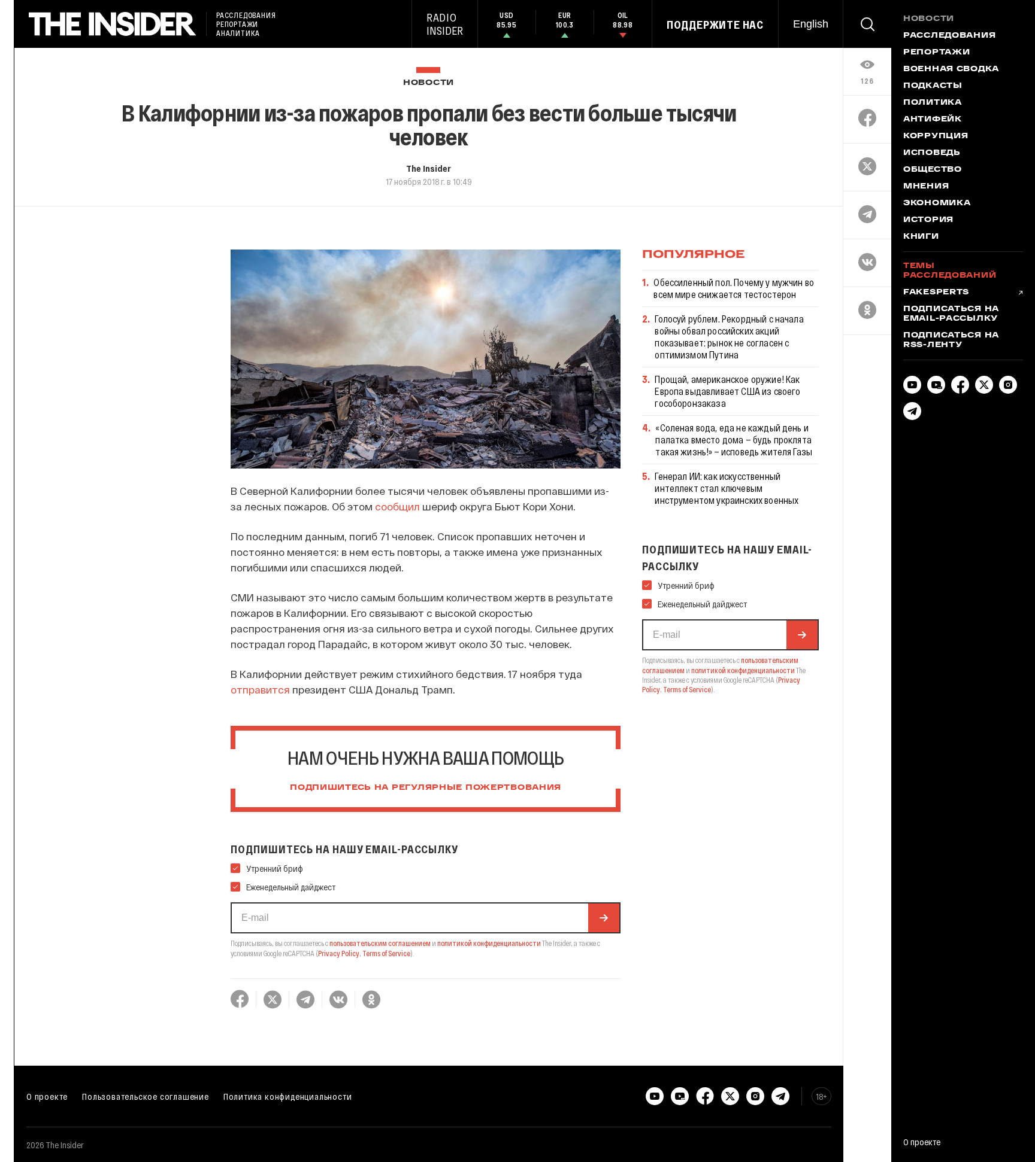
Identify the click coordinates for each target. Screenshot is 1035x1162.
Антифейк (932, 119)
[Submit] (603, 918)
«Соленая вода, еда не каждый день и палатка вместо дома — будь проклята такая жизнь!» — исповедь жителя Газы (733, 439)
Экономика (936, 203)
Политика (932, 103)
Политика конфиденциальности (287, 1096)
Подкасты (933, 86)
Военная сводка (951, 69)
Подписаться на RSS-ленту (951, 340)
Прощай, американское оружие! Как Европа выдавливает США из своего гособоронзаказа (727, 391)
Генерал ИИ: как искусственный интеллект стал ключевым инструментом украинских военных (726, 488)
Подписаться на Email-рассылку (951, 314)
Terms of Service (386, 953)
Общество (932, 170)
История (928, 220)
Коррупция (935, 136)
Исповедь (932, 153)
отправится (260, 689)
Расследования (949, 35)
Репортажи (936, 52)
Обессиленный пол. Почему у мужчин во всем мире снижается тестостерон (733, 288)
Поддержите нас (715, 24)
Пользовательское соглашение (145, 1096)
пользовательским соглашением (380, 943)
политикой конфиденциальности (489, 943)
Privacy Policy (338, 953)
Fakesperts (936, 292)
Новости (428, 83)
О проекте (47, 1096)
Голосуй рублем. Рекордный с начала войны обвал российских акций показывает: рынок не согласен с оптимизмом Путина (729, 336)
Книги (921, 237)
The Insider (428, 168)
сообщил (397, 506)
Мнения (926, 186)
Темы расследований (949, 271)
